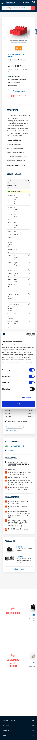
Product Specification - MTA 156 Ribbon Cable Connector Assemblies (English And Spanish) (20, 482)
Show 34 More (19, 569)
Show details (26, 397)
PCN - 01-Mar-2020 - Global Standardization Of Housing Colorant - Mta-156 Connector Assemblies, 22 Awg (18, 523)
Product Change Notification (18, 529)
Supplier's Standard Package (18, 421)
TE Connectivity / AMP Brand (16, 55)
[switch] (32, 376)
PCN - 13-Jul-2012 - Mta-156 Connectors (17, 507)
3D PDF (10, 450)
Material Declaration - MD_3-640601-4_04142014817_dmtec (20, 473)
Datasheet (11, 469)
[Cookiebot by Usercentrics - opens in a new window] (26, 334)
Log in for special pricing (14, 427)
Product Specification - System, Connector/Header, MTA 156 (19, 488)
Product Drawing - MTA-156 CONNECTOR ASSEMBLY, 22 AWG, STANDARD (19, 464)
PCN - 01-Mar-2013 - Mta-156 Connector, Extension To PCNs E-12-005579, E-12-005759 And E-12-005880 (20, 514)
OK (18, 404)
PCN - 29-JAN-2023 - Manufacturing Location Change (20, 502)
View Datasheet (20, 91)
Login (27, 3)
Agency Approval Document (17, 477)
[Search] (33, 8)
